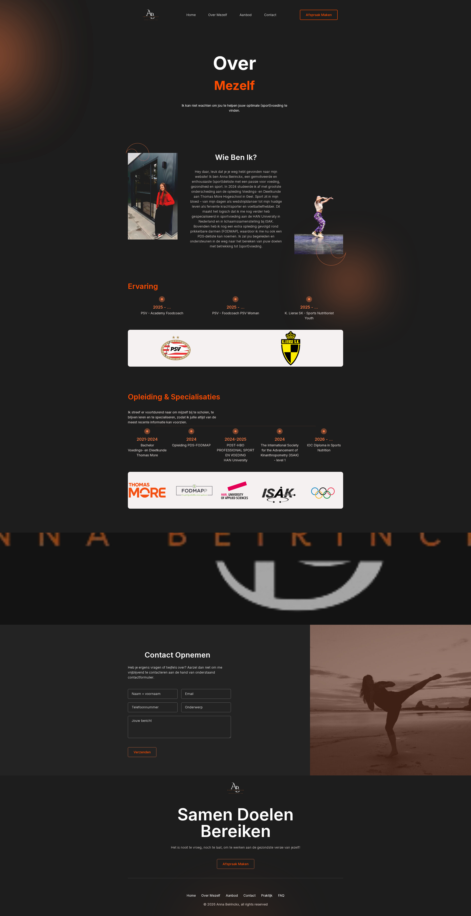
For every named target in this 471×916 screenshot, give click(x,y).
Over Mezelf (217, 15)
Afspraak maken (319, 15)
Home (191, 15)
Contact (270, 15)
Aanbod (246, 15)
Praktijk (266, 895)
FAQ (281, 895)
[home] (145, 15)
